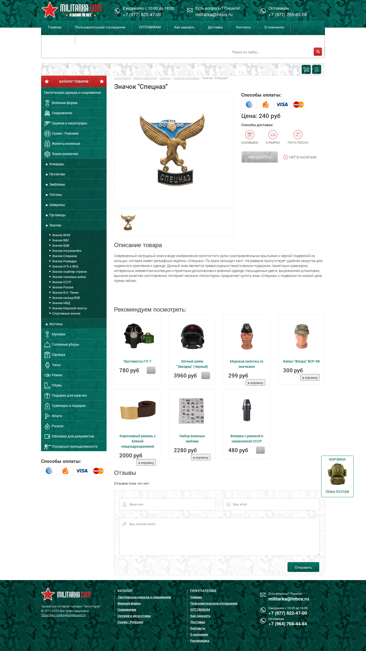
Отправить (303, 567)
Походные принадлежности (74, 446)
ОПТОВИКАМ (150, 26)
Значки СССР (61, 282)
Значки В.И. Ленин (65, 292)
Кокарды (56, 164)
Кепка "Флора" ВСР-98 (301, 361)
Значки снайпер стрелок (69, 271)
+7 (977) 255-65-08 (287, 14)
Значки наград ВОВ (65, 298)
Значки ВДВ (60, 245)
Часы (56, 364)
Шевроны (57, 204)
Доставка (215, 26)
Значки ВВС (60, 240)
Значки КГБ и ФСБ (64, 266)
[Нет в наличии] (151, 370)
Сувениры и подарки (68, 405)
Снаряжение (61, 112)
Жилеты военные (65, 143)
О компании (274, 26)
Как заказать (184, 26)
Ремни (56, 375)
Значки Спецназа (64, 256)
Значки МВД (60, 303)
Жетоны (56, 324)
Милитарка (122, 78)
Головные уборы (65, 344)
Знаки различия (64, 153)
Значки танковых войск (68, 277)
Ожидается (259, 157)
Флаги (56, 415)
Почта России (298, 142)
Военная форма (64, 102)
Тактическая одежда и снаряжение (72, 92)
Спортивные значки (65, 313)
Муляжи (58, 334)
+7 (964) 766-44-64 (287, 623)
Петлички (57, 174)
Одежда (58, 354)
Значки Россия (62, 287)
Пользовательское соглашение (100, 26)
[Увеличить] (174, 150)
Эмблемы (57, 184)
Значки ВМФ (60, 235)
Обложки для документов (72, 436)
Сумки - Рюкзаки (65, 133)
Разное (57, 426)
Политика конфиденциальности (63, 615)
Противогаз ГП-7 (137, 361)
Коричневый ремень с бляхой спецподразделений (138, 441)
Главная (54, 26)
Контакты (243, 26)
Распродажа (58, 39)
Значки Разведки (64, 261)
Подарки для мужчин (69, 395)
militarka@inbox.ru (214, 14)
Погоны (55, 194)
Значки (55, 225)
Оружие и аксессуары (69, 123)
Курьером (273, 142)
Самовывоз (249, 142)
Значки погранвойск (66, 251)
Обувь (56, 385)
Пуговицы (57, 215)
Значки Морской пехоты (69, 308)
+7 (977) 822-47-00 (142, 14)
